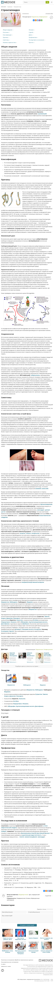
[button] (51, 678)
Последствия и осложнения (36, 40)
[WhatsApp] (41, 20)
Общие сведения (7, 30)
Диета (30, 35)
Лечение (31, 30)
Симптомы (6, 40)
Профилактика (33, 37)
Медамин (43, 685)
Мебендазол (27, 685)
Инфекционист (43, 17)
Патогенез (6, 32)
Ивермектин (11, 685)
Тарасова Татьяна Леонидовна (13, 654)
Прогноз (31, 42)
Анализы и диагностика (9, 42)
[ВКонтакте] (34, 20)
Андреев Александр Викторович (47, 654)
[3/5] (25, 13)
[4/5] (26, 13)
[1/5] (23, 13)
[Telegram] (37, 20)
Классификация (7, 35)
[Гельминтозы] (51, 17)
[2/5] (24, 13)
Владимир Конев (23, 894)
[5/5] (28, 13)
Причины (5, 37)
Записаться (13, 662)
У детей (31, 32)
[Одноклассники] (35, 20)
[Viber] (39, 20)
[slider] (13, 658)
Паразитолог (35, 17)
